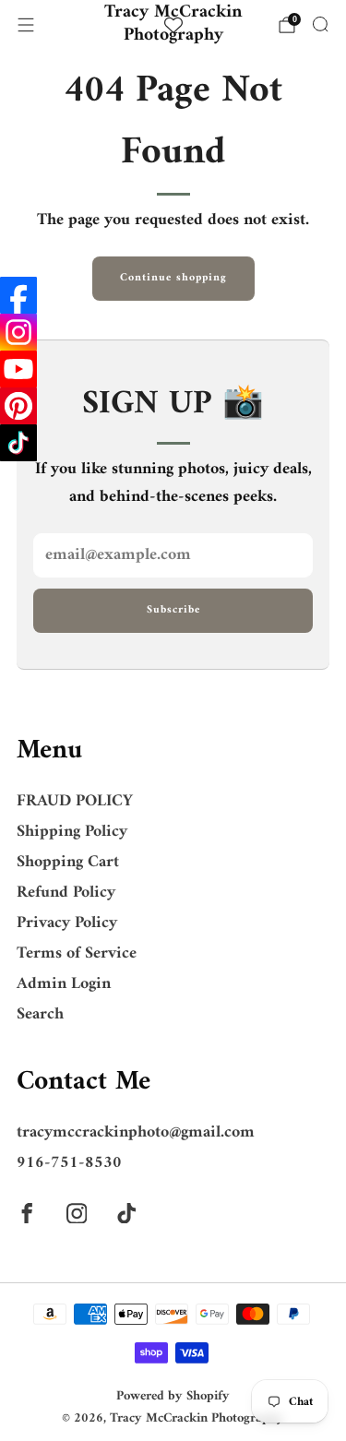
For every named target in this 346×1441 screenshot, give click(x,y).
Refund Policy (66, 892)
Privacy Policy (67, 923)
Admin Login (64, 984)
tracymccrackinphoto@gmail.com (136, 1132)
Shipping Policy (72, 831)
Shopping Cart (68, 862)
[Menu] (26, 25)
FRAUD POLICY (75, 801)
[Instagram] (18, 332)
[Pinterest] (18, 405)
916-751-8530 (69, 1163)
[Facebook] (18, 295)
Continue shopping (173, 278)
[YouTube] (18, 369)
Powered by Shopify (173, 1396)
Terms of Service (77, 953)
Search (40, 1014)
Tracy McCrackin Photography (173, 25)
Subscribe (173, 610)
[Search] (320, 24)
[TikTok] (18, 442)
